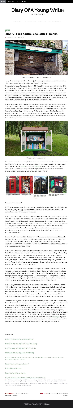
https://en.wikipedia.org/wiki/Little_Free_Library (21, 344)
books (55, 380)
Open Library (33, 383)
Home (3, 1)
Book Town (50, 380)
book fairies (26, 380)
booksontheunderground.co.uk (15, 373)
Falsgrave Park (32, 382)
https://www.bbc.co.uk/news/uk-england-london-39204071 (25, 377)
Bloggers (11, 1)
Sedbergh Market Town (15, 385)
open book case (15, 383)
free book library (41, 382)
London (7, 383)
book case (10, 380)
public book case (42, 383)
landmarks (50, 382)
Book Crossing (18, 380)
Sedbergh (55, 317)
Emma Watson (24, 382)
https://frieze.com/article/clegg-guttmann (19, 339)
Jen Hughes (42, 21)
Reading (50, 383)
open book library (24, 383)
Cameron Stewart (55, 21)
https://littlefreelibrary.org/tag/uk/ (17, 364)
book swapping (42, 380)
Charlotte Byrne (30, 21)
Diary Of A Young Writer (37, 10)
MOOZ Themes (33, 404)
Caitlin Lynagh (17, 21)
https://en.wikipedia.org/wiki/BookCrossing (19, 353)
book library (34, 380)
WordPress (47, 404)
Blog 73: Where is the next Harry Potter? (54, 394)
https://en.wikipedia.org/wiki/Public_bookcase (20, 348)
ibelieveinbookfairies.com (13, 368)
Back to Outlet (21, 1)
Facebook (38, 166)
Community (16, 382)
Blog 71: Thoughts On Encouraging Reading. (16, 394)
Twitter (23, 166)
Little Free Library (58, 382)
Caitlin (7, 30)
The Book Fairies (26, 385)
